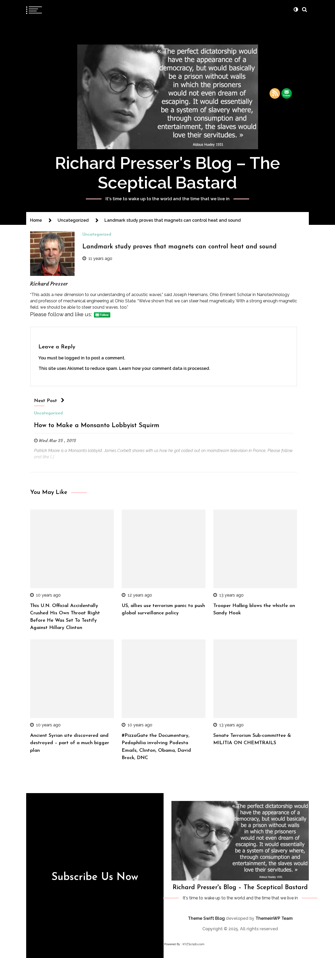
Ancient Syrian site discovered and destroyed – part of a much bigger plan (69, 743)
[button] (296, 9)
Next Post (45, 400)
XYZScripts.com (193, 944)
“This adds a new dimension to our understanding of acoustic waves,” (96, 294)
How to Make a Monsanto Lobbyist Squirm (96, 425)
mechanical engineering (86, 300)
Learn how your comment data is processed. (164, 368)
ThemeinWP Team (274, 918)
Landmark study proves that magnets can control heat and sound (179, 247)
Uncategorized (96, 234)
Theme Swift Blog (206, 918)
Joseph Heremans (190, 294)
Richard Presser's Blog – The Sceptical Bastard (167, 172)
